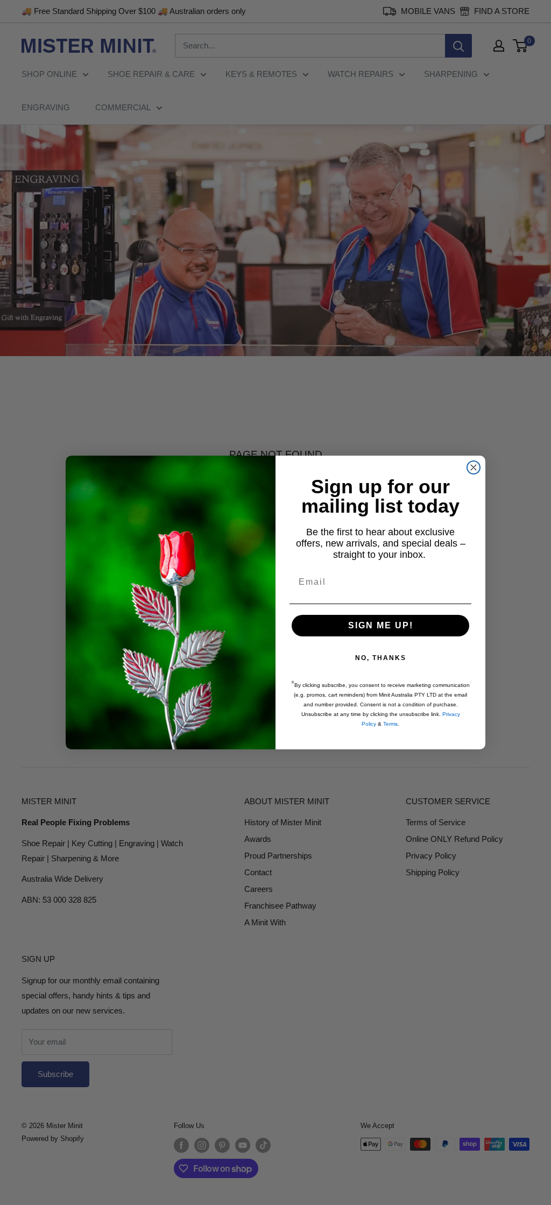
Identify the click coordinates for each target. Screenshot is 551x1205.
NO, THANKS (380, 658)
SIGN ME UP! (380, 625)
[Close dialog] (473, 467)
